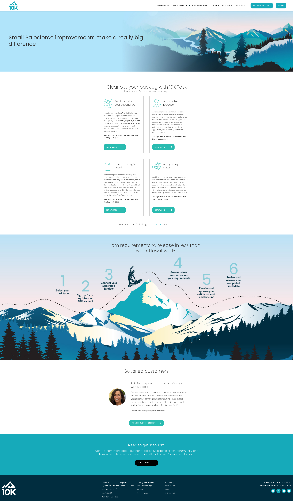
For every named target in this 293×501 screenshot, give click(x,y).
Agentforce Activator (110, 486)
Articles (140, 489)
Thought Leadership (222, 5)
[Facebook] (289, 491)
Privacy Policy (170, 493)
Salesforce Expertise (110, 497)
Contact (240, 5)
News (167, 489)
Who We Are (163, 5)
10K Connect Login (144, 486)
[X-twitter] (278, 491)
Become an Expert (127, 486)
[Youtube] (284, 491)
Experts (123, 482)
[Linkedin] (273, 491)
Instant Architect (109, 489)
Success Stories (199, 5)
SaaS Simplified (108, 493)
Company (169, 482)
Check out (156, 224)
